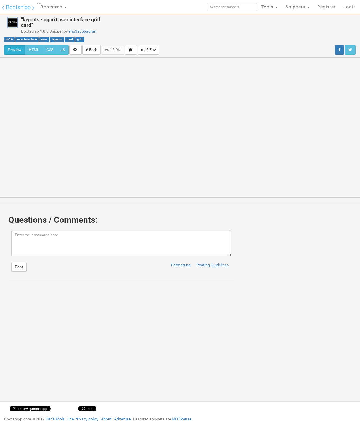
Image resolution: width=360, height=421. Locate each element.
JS (62, 50)
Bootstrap (50, 6)
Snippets (296, 7)
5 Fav (150, 50)
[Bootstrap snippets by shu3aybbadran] (12, 22)
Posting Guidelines (212, 265)
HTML (34, 50)
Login (349, 7)
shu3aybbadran (82, 31)
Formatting (181, 265)
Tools (268, 7)
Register (326, 7)
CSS (49, 50)
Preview (15, 50)
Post (19, 267)
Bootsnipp (18, 7)
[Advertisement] (226, 29)
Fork (92, 50)
